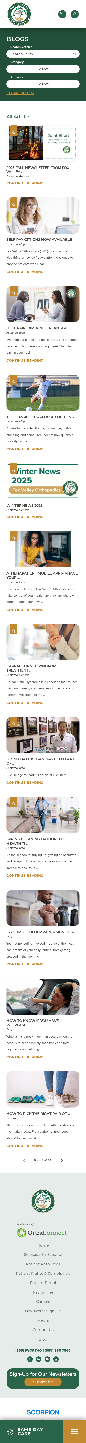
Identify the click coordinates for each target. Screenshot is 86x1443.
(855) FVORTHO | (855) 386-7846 (43, 1350)
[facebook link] (30, 1359)
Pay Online (43, 1292)
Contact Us (43, 1329)
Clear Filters (20, 93)
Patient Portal (43, 1282)
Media (43, 1320)
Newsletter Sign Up (43, 1311)
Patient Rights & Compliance (43, 1273)
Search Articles (21, 47)
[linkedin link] (38, 1359)
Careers (43, 1301)
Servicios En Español (43, 1254)
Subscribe (43, 1382)
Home (43, 1245)
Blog (43, 1339)
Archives (16, 77)
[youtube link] (47, 1359)
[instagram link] (56, 1359)
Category (17, 62)
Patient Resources (43, 1264)
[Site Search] (75, 14)
